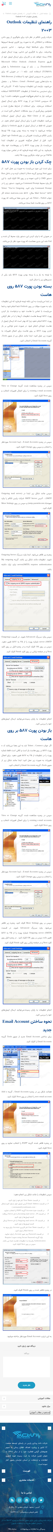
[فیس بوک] (34, 1500)
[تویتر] (41, 1500)
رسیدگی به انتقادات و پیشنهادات (32, 1529)
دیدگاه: (26, 1353)
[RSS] (12, 1500)
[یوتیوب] (26, 1500)
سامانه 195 (12, 1529)
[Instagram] (19, 1500)
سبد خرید (4, 3)
